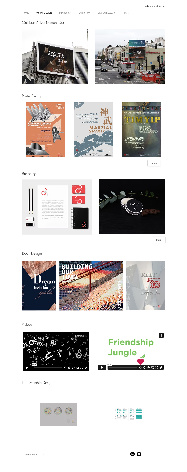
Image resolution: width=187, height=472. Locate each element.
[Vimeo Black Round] (139, 454)
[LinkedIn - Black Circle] (132, 454)
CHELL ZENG (155, 5)
